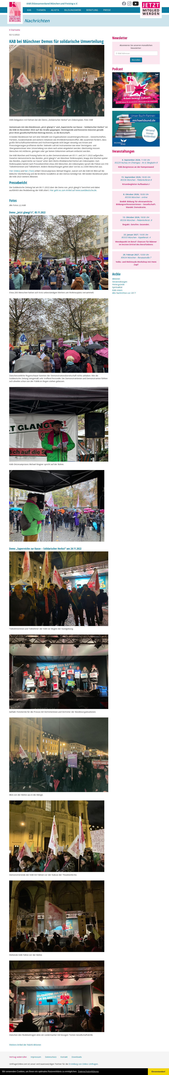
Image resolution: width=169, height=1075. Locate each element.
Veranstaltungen (119, 281)
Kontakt (64, 1057)
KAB (29, 10)
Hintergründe (118, 284)
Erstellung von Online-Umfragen (83, 1064)
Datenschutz (51, 1057)
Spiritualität (117, 287)
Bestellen (136, 59)
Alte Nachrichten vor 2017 (124, 293)
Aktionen (116, 278)
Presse (107, 10)
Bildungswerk (72, 10)
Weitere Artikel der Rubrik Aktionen (25, 1044)
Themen (41, 10)
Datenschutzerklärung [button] (88, 1071)
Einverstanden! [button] (158, 1071)
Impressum (36, 1057)
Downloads (77, 1057)
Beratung (92, 10)
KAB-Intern (117, 290)
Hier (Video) (14, 170)
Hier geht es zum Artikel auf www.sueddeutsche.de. (73, 190)
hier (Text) (29, 170)
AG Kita (55, 10)
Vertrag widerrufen (18, 1057)
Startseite (15, 29)
